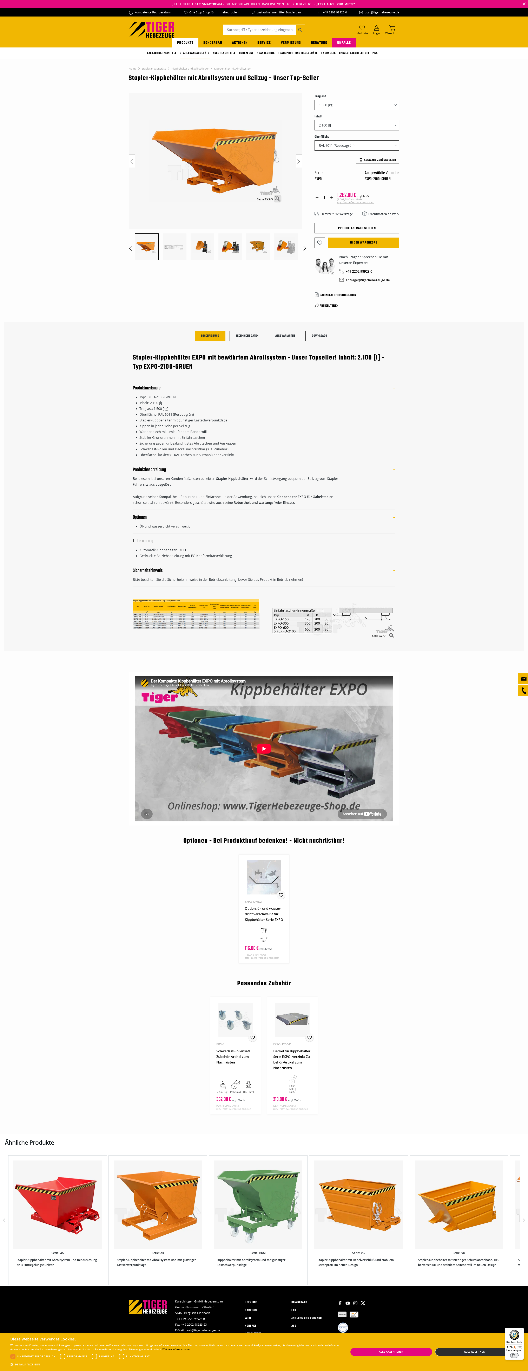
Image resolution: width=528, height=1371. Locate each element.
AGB (294, 1326)
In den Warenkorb (363, 242)
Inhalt (319, 116)
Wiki (248, 1318)
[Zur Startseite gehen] (151, 29)
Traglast (320, 96)
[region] (217, 176)
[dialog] (264, 1352)
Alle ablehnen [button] (474, 1351)
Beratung (319, 43)
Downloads (299, 1302)
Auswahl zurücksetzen (380, 160)
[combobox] (259, 30)
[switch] (514, 1355)
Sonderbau (212, 43)
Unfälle (344, 43)
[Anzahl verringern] (317, 197)
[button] (174, 1364)
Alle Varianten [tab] (285, 336)
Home (132, 68)
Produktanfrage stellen (357, 228)
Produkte (185, 43)
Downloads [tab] (319, 336)
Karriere (251, 1310)
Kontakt (250, 1326)
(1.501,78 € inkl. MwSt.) (355, 201)
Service (264, 43)
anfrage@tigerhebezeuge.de (368, 280)
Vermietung (291, 43)
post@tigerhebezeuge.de (382, 12)
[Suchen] (300, 30)
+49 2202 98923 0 (335, 12)
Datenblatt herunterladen (338, 295)
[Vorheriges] (132, 161)
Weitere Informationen (176, 1349)
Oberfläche (322, 136)
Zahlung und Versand (306, 1318)
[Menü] (521, 1330)
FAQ (293, 1310)
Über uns (251, 1302)
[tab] (210, 336)
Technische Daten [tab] (247, 336)
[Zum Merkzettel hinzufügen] (320, 243)
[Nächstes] (299, 161)
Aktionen (240, 43)
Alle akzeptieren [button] (391, 1351)
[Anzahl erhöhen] (331, 197)
